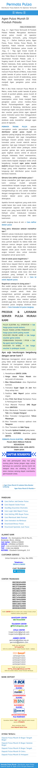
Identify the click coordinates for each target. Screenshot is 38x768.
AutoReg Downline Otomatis (16, 508)
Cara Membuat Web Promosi (16, 517)
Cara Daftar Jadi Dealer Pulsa (16, 501)
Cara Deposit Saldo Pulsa (15, 505)
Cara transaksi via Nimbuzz (15, 521)
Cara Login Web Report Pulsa (16, 511)
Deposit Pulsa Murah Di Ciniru (13, 751)
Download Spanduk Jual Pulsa (17, 527)
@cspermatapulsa (19, 574)
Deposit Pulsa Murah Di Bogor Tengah (17, 748)
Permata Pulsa (19, 4)
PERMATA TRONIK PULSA (14, 127)
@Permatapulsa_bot (19, 626)
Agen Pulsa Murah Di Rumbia (24, 488)
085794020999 (19, 620)
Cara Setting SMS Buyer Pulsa (16, 514)
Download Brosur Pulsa (14, 524)
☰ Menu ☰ (19, 12)
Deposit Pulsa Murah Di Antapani (15, 755)
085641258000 (19, 564)
